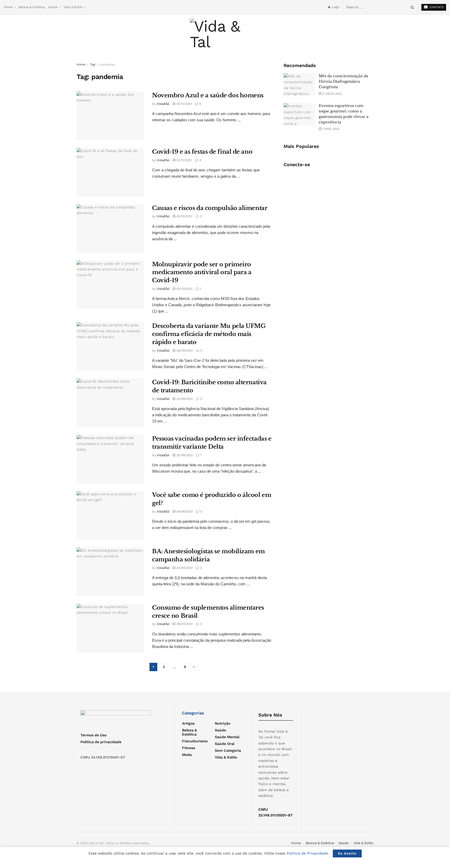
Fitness (188, 748)
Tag (92, 64)
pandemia (107, 64)
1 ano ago (330, 129)
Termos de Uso (93, 735)
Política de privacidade (100, 742)
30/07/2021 (184, 568)
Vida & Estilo (73, 7)
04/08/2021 (184, 511)
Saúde (53, 7)
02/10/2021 (183, 289)
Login (335, 7)
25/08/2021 (184, 455)
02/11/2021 (183, 160)
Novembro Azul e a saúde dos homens (208, 95)
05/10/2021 (183, 216)
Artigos (188, 723)
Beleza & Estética (31, 7)
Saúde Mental (227, 737)
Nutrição (222, 723)
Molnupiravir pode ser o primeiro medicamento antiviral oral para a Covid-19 (201, 272)
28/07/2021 (184, 624)
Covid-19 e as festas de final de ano (202, 151)
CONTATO (435, 7)
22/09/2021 (184, 399)
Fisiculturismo (195, 741)
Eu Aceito (347, 853)
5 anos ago (331, 93)
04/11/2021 (183, 104)
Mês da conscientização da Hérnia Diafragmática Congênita (343, 81)
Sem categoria (228, 750)
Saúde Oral (224, 744)
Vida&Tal (163, 104)
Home (8, 7)
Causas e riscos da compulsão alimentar (209, 208)
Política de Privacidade (307, 853)
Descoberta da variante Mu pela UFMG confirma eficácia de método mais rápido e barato (209, 334)
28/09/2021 (184, 350)
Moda (187, 755)
